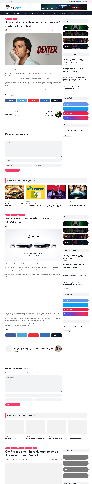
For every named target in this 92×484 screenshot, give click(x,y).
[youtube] (83, 1)
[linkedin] (81, 1)
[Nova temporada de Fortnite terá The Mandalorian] (56, 427)
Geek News (8, 18)
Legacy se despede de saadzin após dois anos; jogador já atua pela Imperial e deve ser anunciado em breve (75, 79)
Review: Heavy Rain (10, 438)
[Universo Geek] (76, 34)
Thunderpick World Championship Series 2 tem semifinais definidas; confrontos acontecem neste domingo (74, 70)
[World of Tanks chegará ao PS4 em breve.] (14, 192)
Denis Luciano (12, 226)
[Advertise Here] (64, 7)
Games (7, 214)
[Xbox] (76, 27)
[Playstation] (76, 46)
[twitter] (79, 1)
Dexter (11, 95)
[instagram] (86, 1)
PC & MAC (21, 448)
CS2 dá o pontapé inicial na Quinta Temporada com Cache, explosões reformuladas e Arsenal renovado (72, 88)
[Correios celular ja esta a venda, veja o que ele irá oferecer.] (35, 192)
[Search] (79, 13)
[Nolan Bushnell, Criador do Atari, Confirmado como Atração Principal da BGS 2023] (56, 192)
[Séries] (76, 40)
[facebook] (77, 1)
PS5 (19, 329)
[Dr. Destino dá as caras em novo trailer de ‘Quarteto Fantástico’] (77, 192)
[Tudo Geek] (13, 7)
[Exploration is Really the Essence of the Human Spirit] (35, 427)
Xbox (35, 448)
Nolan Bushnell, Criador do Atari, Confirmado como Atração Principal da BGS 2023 (56, 205)
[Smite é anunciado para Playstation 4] (77, 427)
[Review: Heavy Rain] (14, 427)
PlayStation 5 (13, 329)
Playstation (21, 214)
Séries (15, 18)
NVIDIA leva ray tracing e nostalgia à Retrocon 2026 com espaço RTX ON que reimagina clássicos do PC (74, 61)
